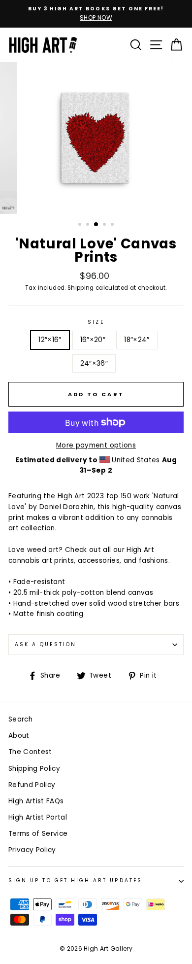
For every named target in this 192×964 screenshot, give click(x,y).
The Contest (30, 752)
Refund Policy (31, 785)
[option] (96, 14)
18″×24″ (136, 339)
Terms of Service (37, 833)
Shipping (80, 288)
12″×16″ (49, 339)
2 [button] (88, 225)
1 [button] (80, 225)
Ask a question (45, 644)
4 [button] (105, 225)
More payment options (96, 445)
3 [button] (96, 224)
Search (20, 719)
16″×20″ (92, 339)
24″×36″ (94, 363)
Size (96, 322)
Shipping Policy (34, 768)
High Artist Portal (37, 817)
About (19, 735)
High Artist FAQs (36, 801)
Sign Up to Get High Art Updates (75, 880)
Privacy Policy (32, 850)
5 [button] (113, 225)
